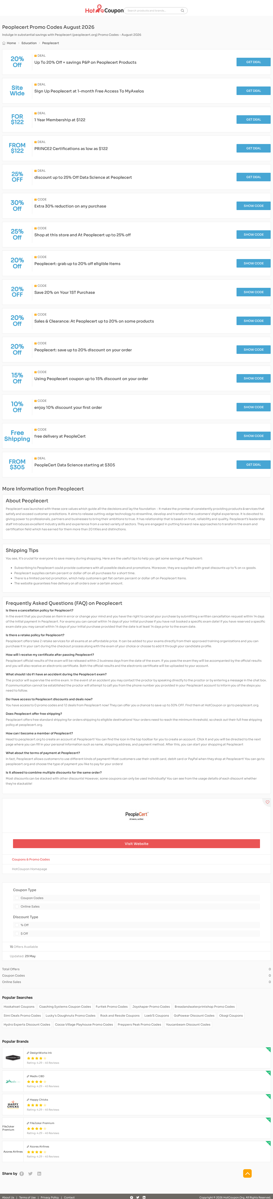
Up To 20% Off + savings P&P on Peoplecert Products (85, 62)
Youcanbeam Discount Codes (188, 1024)
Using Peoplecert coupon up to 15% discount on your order (91, 378)
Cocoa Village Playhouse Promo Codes (84, 1024)
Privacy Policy (50, 1197)
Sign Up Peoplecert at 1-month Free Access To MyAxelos (89, 91)
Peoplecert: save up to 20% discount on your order (83, 350)
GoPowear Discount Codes (194, 1015)
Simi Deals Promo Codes (22, 1015)
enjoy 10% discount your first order (68, 407)
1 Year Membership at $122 (59, 120)
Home (11, 43)
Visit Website (136, 844)
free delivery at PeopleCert (60, 436)
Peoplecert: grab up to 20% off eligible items (77, 263)
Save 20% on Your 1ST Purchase (64, 292)
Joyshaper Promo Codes (151, 1007)
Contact (69, 1197)
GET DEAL (253, 62)
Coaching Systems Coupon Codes (65, 1007)
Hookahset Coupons (19, 1007)
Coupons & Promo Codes (31, 859)
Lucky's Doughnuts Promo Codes (71, 1015)
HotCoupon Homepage (29, 869)
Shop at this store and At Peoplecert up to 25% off (82, 235)
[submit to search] (182, 10)
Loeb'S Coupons (156, 1015)
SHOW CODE (254, 206)
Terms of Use (27, 1197)
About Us (8, 1197)
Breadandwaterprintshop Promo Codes (205, 1007)
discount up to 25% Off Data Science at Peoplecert (83, 177)
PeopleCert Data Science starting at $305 (74, 465)
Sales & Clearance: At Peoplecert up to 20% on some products (94, 321)
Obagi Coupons (231, 1015)
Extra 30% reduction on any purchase (70, 206)
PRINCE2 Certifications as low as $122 (71, 148)
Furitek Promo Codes (112, 1007)
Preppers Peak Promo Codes (139, 1024)
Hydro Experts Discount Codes (27, 1024)
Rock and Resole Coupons (120, 1015)
